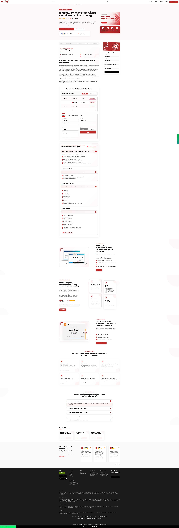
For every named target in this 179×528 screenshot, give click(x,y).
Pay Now (115, 475)
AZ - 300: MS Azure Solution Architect (111, 491)
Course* (106, 66)
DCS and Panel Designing (93, 511)
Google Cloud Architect (90, 499)
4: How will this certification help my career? (76, 416)
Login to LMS (92, 474)
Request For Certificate (104, 474)
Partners (101, 471)
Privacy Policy (89, 515)
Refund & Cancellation (82, 515)
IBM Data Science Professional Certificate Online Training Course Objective (76, 151)
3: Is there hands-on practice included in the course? (78, 412)
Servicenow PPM (62, 511)
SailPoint (93, 505)
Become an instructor (83, 472)
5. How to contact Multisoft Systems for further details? (78, 419)
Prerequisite (87, 43)
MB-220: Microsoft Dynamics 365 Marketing (87, 498)
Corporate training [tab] (92, 93)
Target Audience (95, 43)
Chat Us (62, 471)
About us (71, 471)
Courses (150, 1)
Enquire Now (92, 98)
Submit (88, 132)
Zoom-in (85, 332)
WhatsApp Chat (177, 139)
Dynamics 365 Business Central (65, 505)
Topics (63, 211)
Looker (60, 506)
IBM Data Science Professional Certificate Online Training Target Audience (76, 186)
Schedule (61, 43)
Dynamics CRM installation (80, 499)
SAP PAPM (113, 511)
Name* (81, 122)
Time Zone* (82, 118)
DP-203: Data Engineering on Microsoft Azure (104, 498)
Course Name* (64, 118)
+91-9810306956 (94, 526)
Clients (71, 474)
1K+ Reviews (69, 33)
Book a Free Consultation (82, 34)
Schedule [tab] (84, 93)
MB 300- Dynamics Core (70, 511)
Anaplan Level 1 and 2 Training (74, 512)
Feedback (71, 475)
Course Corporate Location (74, 482)
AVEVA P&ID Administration (108, 505)
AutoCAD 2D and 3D (99, 505)
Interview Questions (80, 29)
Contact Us (71, 477)
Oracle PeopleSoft (78, 511)
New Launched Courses (104, 473)
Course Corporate (72, 483)
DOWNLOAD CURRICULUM (92, 146)
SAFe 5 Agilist (115, 505)
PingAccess (89, 505)
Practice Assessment (93, 473)
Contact (174, 1)
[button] (116, 463)
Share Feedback (62, 456)
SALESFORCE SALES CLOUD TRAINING (106, 492)
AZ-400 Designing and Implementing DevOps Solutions (69, 498)
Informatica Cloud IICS (88, 506)
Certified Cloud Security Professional (76, 506)
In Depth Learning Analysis (94, 472)
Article (71, 473)
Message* (63, 131)
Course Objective (69, 43)
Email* (106, 58)
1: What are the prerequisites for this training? (76, 401)
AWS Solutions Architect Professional (69, 500)
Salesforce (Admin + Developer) (100, 499)
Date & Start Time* (65, 122)
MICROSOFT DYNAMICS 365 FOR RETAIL (92, 492)
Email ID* (63, 127)
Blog (70, 472)
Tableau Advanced (65, 506)
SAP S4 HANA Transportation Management (79, 505)
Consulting (161, 1)
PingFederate (100, 511)
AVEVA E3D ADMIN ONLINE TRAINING (65, 492)
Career (81, 471)
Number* (81, 127)
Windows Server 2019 (107, 511)
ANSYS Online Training (63, 491)
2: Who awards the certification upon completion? (77, 408)
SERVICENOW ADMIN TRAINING (99, 491)
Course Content (79, 43)
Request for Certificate (100, 342)
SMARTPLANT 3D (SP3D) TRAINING (87, 491)
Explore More (62, 309)
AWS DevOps (72, 499)
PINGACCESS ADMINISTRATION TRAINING (79, 492)
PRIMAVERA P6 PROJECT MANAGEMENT (74, 491)
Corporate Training (103, 472)
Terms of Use (74, 515)
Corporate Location (73, 481)
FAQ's (70, 476)
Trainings (155, 1)
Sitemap (105, 515)
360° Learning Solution (93, 471)
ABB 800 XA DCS (85, 511)
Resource (167, 1)
